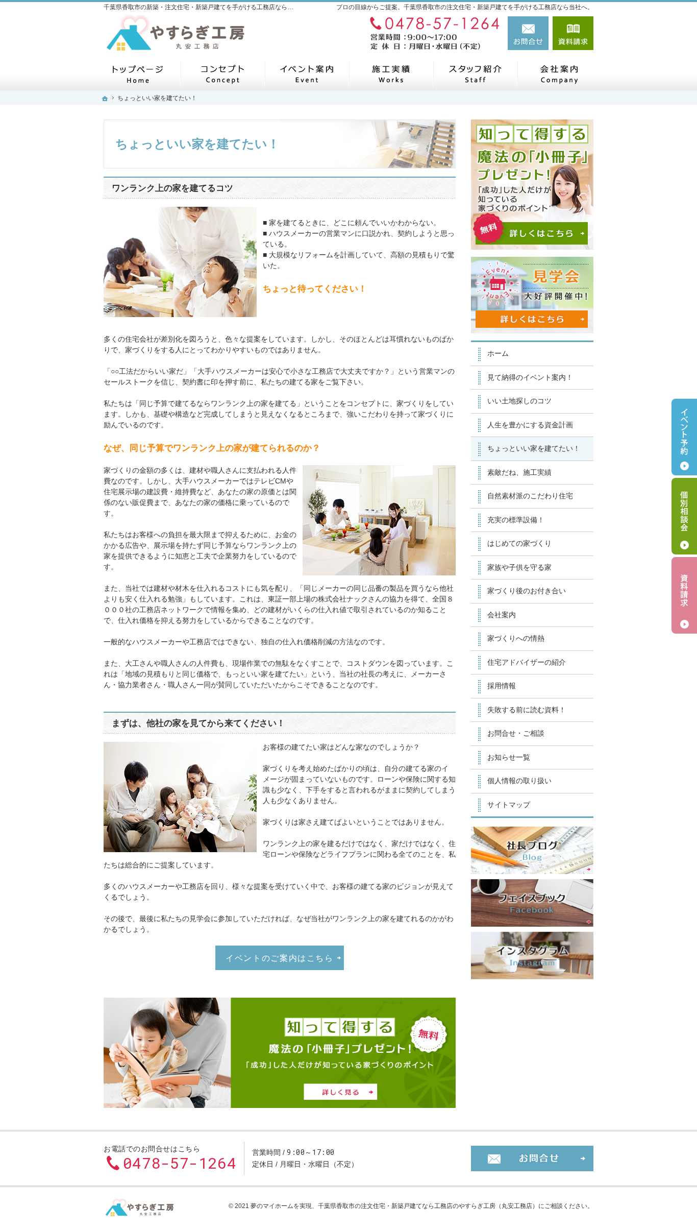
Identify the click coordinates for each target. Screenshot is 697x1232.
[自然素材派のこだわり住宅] (222, 73)
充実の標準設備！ (515, 520)
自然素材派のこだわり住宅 (530, 496)
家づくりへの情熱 (515, 638)
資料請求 (573, 33)
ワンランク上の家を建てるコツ (172, 188)
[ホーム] (138, 73)
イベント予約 (684, 437)
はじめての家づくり (519, 543)
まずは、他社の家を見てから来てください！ (198, 723)
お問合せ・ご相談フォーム (532, 1158)
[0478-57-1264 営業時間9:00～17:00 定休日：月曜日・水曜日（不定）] (432, 33)
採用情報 (501, 686)
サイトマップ (508, 805)
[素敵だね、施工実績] (390, 73)
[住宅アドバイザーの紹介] (475, 73)
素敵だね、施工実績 (519, 472)
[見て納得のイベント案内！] (306, 73)
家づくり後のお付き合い (526, 591)
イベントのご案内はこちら (280, 957)
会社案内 (501, 615)
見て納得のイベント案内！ (530, 377)
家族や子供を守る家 (519, 567)
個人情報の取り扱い (519, 781)
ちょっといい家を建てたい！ (533, 448)
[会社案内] (559, 73)
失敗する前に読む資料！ (526, 710)
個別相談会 (684, 516)
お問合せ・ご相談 (515, 733)
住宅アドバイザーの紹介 (526, 662)
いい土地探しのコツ (519, 401)
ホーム (498, 353)
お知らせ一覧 (508, 757)
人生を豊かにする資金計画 (530, 425)
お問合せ (528, 33)
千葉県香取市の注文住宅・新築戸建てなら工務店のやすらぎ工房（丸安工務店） (428, 1206)
